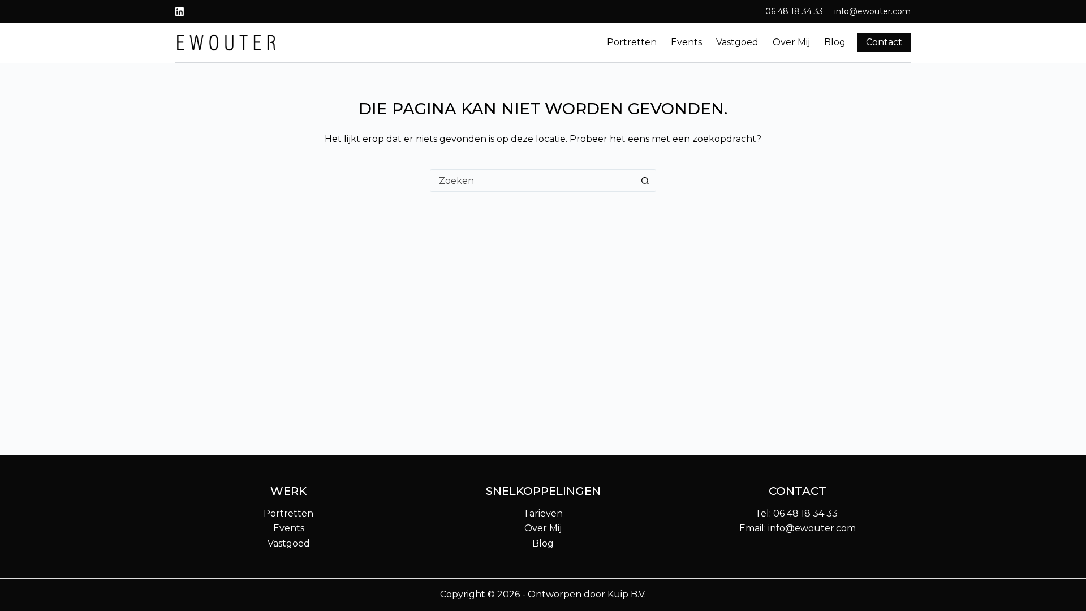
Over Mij (543, 528)
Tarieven (543, 513)
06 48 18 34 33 (794, 11)
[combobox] (532, 180)
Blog (835, 42)
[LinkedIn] (179, 11)
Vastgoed (737, 42)
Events (686, 42)
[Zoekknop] (645, 180)
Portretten (632, 42)
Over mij (791, 42)
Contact (884, 42)
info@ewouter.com (872, 11)
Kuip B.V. (626, 594)
